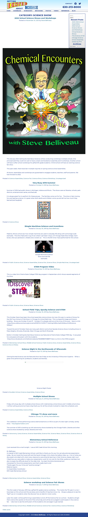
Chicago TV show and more (44, 414)
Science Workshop (48, 178)
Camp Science (22, 433)
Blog (74, 10)
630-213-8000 (72, 7)
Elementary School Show (17, 343)
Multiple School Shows (44, 396)
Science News (28, 305)
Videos (56, 10)
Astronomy (13, 433)
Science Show (37, 178)
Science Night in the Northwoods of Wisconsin (44, 349)
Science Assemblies (16, 178)
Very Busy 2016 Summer (44, 183)
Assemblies (17, 10)
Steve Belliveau (46, 20)
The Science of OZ (78, 36)
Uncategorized (61, 178)
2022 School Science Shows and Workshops (77, 28)
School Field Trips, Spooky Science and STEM (44, 310)
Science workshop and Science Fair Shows (44, 482)
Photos (48, 10)
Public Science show (16, 262)
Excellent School (14, 392)
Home (8, 10)
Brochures (39, 10)
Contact (68, 3)
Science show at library (10, 345)
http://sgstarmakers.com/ (20, 423)
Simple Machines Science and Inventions (44, 226)
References (65, 10)
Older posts (6, 510)
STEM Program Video (44, 267)
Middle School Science (34, 343)
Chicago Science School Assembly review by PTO (77, 40)
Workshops (28, 10)
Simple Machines (62, 262)
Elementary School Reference (44, 440)
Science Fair (27, 178)
